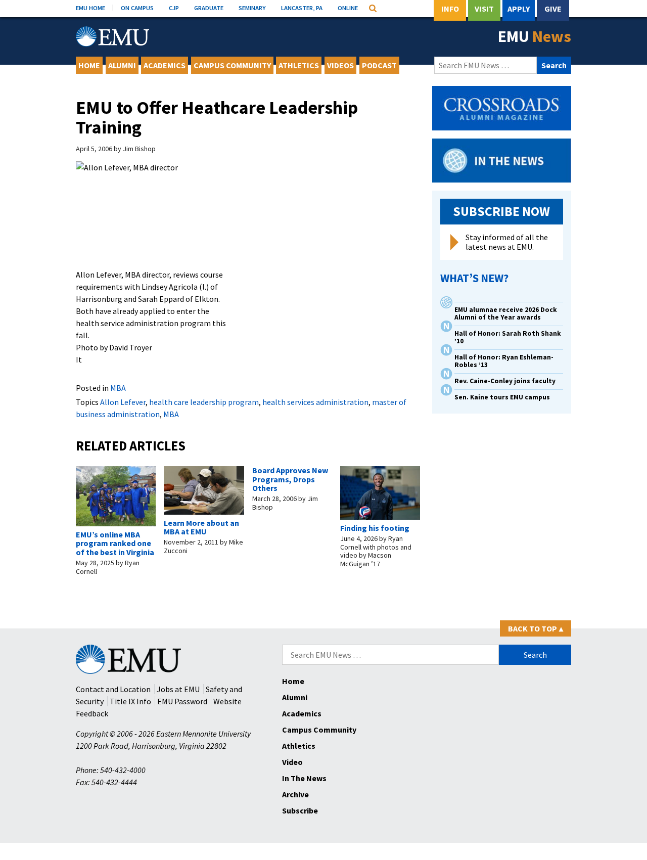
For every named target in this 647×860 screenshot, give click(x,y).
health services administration (315, 402)
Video (292, 762)
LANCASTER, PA (301, 8)
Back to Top (535, 628)
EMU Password (182, 701)
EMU (534, 36)
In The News (304, 778)
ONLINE (348, 8)
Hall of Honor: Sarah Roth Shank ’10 (507, 337)
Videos (340, 65)
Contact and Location (113, 689)
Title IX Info (130, 701)
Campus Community (232, 65)
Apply (518, 9)
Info (450, 9)
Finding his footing (374, 528)
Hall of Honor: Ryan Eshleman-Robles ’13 (503, 361)
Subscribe (300, 810)
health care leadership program (204, 402)
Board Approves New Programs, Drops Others (290, 479)
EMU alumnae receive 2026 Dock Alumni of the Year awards (505, 313)
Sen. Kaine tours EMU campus (502, 397)
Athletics (299, 65)
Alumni (122, 65)
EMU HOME (90, 8)
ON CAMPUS (137, 8)
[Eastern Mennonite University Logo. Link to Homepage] (112, 36)
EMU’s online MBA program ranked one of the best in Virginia (115, 543)
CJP (174, 8)
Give (553, 9)
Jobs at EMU (178, 689)
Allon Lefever (123, 402)
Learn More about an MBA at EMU (201, 527)
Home (89, 65)
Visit (484, 9)
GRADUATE (208, 8)
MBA (118, 388)
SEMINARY (252, 8)
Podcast (379, 65)
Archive (295, 794)
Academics (165, 65)
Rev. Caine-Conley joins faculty (505, 381)
